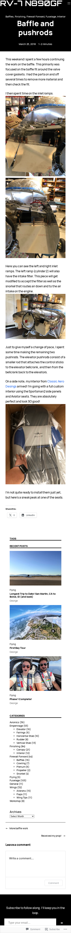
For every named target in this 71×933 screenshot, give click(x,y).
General (14, 783)
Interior (61, 16)
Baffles (9, 16)
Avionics (14, 722)
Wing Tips (22, 797)
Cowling (21, 763)
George (14, 600)
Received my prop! (51, 835)
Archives (15, 812)
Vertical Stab (24, 742)
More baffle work (18, 828)
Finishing (20, 16)
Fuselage (51, 16)
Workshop (15, 801)
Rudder (21, 739)
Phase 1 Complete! (21, 699)
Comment (53, 882)
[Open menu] (69, 3)
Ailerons (21, 790)
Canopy (21, 749)
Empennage (16, 725)
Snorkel (21, 773)
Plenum (21, 766)
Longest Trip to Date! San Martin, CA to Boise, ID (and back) (33, 595)
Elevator (21, 729)
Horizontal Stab (25, 736)
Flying (13, 590)
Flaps (20, 794)
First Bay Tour (18, 648)
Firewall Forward (36, 16)
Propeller (22, 770)
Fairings (21, 732)
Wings (13, 787)
